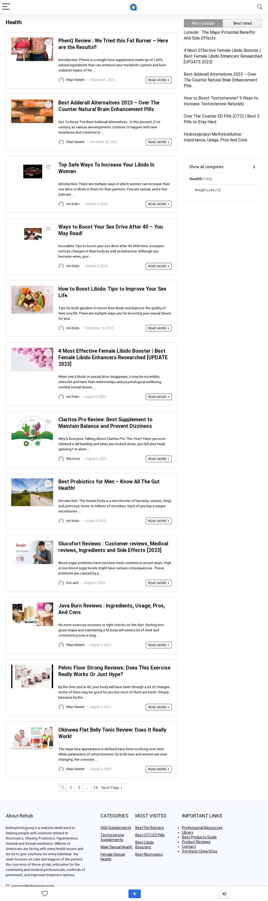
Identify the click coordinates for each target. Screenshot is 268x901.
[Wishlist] (45, 894)
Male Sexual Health (116, 847)
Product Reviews (196, 842)
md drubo (72, 204)
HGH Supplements (115, 828)
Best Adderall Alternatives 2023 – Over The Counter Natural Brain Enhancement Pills (220, 80)
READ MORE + (158, 80)
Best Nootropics (149, 854)
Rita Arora (72, 459)
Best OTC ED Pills (150, 835)
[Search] (260, 7)
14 (95, 787)
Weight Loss (204, 190)
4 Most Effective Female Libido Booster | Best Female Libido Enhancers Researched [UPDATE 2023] (113, 357)
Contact (189, 846)
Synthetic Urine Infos (199, 851)
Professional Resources (202, 828)
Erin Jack (72, 583)
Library (187, 832)
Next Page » (112, 787)
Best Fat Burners (149, 828)
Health (195, 178)
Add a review (135, 893)
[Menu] (6, 7)
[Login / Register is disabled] (223, 893)
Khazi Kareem (75, 80)
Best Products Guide (199, 837)
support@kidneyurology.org (32, 886)
